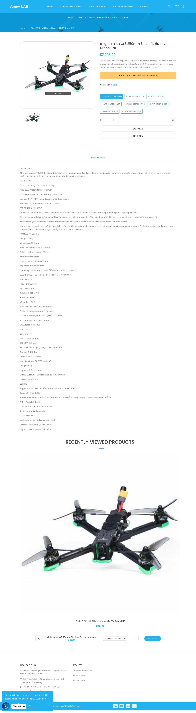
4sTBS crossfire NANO (134, 104)
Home (22, 28)
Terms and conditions (82, 670)
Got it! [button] (28, 706)
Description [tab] (98, 157)
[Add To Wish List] (173, 120)
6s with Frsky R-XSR (135, 96)
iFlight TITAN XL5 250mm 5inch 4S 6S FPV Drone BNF (100, 621)
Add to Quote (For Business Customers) (138, 75)
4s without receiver (131, 111)
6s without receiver (110, 104)
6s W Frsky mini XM (156, 96)
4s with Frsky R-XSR (158, 104)
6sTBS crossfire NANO (111, 96)
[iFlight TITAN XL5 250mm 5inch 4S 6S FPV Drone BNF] (38, 638)
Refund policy (79, 680)
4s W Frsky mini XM (109, 111)
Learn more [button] (41, 699)
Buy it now (138, 136)
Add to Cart (138, 128)
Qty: (102, 120)
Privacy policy (79, 675)
